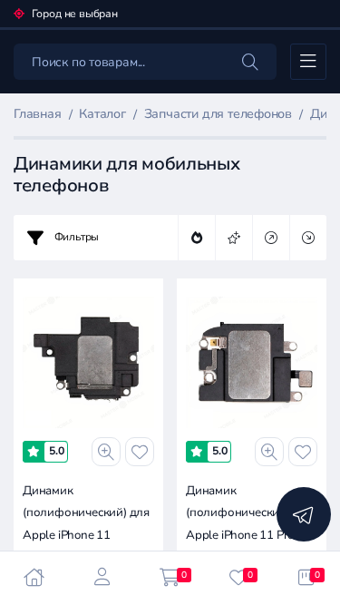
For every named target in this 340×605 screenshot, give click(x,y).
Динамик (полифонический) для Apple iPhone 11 (86, 513)
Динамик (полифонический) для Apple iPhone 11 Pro (249, 513)
